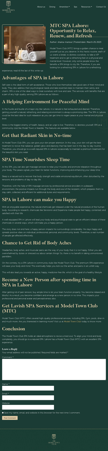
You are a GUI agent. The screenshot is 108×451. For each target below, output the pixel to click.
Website (6, 403)
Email (5, 394)
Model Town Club (72, 321)
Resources (85, 7)
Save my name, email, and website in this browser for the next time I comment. (42, 413)
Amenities (63, 7)
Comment (8, 357)
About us (41, 7)
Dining (52, 7)
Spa (75, 7)
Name (6, 384)
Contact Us (101, 7)
